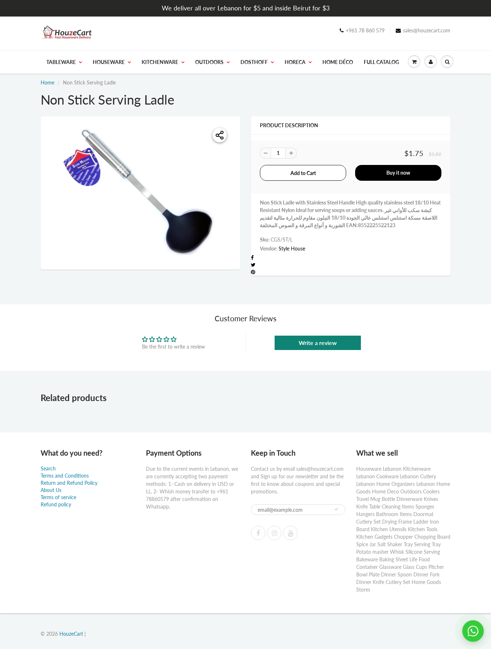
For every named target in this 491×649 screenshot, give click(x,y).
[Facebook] (258, 533)
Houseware (109, 62)
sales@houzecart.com (426, 30)
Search (48, 468)
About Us (51, 490)
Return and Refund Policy (69, 483)
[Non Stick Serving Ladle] (140, 192)
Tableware (61, 62)
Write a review (318, 342)
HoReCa (295, 62)
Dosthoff (254, 62)
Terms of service (58, 497)
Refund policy (56, 504)
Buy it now (398, 173)
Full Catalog (381, 62)
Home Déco (337, 62)
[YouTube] (290, 533)
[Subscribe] (336, 509)
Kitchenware (160, 62)
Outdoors (209, 62)
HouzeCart (71, 634)
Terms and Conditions (65, 476)
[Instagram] (274, 533)
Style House (292, 248)
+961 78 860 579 (365, 30)
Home (47, 82)
